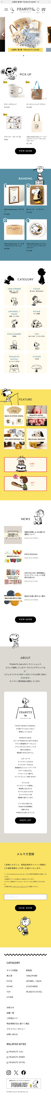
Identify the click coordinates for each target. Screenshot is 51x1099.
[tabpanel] (25, 34)
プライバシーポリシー (20, 886)
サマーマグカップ (10, 104)
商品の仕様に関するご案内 (34, 596)
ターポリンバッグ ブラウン (36, 104)
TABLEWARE (14, 290)
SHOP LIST (25, 820)
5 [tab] (27, 56)
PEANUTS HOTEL (14, 359)
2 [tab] (17, 56)
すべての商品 (12, 971)
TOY (37, 335)
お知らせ (10, 1008)
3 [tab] (20, 56)
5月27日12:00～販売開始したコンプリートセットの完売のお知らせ (35, 575)
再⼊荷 (9, 976)
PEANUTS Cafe (16, 1052)
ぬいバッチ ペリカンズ (35, 209)
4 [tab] (24, 56)
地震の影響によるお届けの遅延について (34, 533)
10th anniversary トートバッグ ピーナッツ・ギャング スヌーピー (36, 139)
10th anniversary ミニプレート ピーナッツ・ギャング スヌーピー (36, 246)
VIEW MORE (25, 151)
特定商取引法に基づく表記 (18, 1024)
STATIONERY (14, 335)
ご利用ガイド (12, 1018)
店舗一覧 (10, 1013)
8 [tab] (37, 56)
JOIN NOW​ (26, 908)
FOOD (37, 290)
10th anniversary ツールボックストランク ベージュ (14, 245)
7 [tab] (34, 56)
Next (48, 34)
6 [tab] (30, 56)
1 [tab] (13, 56)
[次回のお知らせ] (49, 2)
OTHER (37, 358)
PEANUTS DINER (17, 1057)
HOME (36, 313)
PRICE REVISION (30, 554)
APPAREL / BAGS (14, 314)
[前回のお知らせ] (2, 2)
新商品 (29, 971)
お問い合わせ (12, 1035)
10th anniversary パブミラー (14, 210)
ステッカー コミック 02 (12, 137)
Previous (2, 34)
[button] (6, 10)
